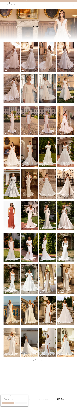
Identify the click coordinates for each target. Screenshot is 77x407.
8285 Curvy (25, 323)
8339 (59, 165)
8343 (41, 165)
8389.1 (23, 102)
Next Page (41, 360)
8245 (41, 355)
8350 (23, 165)
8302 (6, 260)
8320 (41, 197)
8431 (59, 70)
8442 (41, 70)
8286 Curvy (7, 323)
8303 (23, 260)
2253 (6, 228)
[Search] (72, 4)
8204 (6, 292)
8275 (59, 323)
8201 (59, 260)
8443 (23, 70)
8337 (6, 197)
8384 (41, 133)
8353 (6, 165)
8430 (6, 102)
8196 (23, 292)
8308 (59, 228)
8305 (41, 260)
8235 (23, 355)
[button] (26, 395)
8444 (6, 70)
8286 (41, 323)
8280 (6, 355)
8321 (59, 197)
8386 (59, 102)
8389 (41, 102)
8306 (41, 228)
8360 (59, 133)
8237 (59, 355)
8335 (23, 197)
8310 (23, 228)
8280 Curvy (61, 292)
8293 (41, 292)
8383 (6, 133)
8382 (23, 133)
